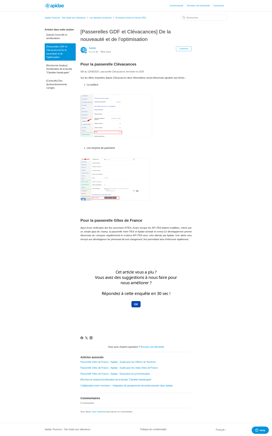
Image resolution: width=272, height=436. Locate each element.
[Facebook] (81, 337)
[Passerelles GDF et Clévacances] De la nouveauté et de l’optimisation (56, 52)
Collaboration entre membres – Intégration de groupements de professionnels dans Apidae (126, 385)
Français (220, 429)
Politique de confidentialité (153, 429)
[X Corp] (86, 337)
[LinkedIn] (91, 337)
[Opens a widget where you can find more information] (260, 430)
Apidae (92, 48)
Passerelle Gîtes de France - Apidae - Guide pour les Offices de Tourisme (118, 362)
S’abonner (183, 49)
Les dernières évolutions (101, 18)
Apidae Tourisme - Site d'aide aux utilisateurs (65, 18)
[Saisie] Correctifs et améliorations (56, 36)
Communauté (176, 5)
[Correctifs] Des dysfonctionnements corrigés (56, 84)
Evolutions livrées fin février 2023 (131, 18)
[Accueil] (54, 6)
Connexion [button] (218, 5)
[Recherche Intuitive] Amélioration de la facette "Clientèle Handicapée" (59, 69)
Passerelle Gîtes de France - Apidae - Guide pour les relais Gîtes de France (119, 367)
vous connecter (99, 411)
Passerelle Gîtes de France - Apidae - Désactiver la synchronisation (115, 373)
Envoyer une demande (198, 5)
